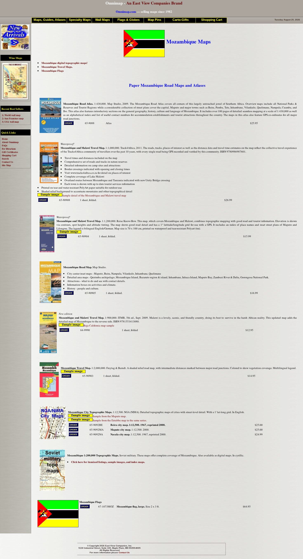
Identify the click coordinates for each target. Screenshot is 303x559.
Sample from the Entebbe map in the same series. (120, 420)
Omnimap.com (126, 11)
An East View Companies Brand (154, 3)
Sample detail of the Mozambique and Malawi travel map (94, 195)
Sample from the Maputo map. (109, 416)
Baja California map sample (98, 325)
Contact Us (124, 552)
